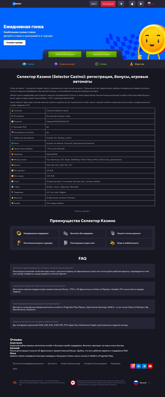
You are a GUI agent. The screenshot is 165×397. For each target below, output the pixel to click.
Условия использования (95, 363)
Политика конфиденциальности (28, 363)
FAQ (15, 369)
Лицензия (115, 363)
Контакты (52, 363)
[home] (17, 4)
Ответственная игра (70, 363)
